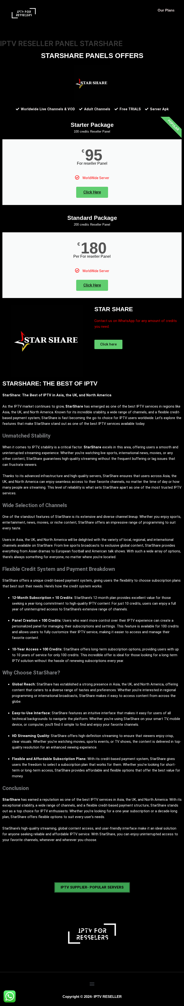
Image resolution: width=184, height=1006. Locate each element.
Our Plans (166, 10)
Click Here (92, 192)
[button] (92, 984)
